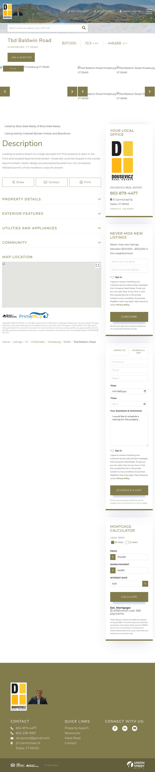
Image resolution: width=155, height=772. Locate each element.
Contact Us (115, 209)
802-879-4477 (79, 11)
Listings (17, 342)
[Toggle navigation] (149, 11)
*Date (113, 385)
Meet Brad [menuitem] (73, 738)
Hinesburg (54, 342)
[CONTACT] (21, 57)
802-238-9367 (105, 11)
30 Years (119, 542)
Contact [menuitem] (71, 743)
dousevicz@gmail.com (33, 738)
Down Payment (119, 564)
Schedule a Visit (138, 351)
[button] (84, 28)
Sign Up (136, 11)
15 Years (133, 542)
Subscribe (129, 316)
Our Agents (128, 209)
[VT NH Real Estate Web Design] (135, 765)
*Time (113, 398)
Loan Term (117, 537)
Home (6, 342)
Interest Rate (118, 577)
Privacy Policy (122, 305)
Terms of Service (136, 503)
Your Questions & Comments (126, 410)
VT (26, 342)
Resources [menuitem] (72, 733)
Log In (125, 11)
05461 (67, 342)
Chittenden (38, 342)
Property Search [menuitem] (77, 728)
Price (113, 551)
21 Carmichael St (28, 745)
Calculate (129, 596)
